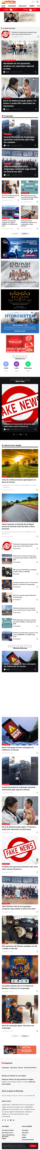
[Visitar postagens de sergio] (4, 69)
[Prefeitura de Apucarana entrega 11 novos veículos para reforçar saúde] (7, 610)
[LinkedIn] (13, 1120)
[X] (5, 1120)
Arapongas (7, 60)
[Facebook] (6, 366)
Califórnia (6, 744)
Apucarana (7, 97)
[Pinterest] (11, 1120)
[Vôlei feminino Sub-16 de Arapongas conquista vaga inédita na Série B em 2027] (5, 34)
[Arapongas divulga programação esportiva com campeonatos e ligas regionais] (29, 212)
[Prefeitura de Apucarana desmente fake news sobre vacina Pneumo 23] (20, 87)
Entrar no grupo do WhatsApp (12, 1091)
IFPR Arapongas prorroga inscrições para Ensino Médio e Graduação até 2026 (29, 197)
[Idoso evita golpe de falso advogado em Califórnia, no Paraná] (20, 731)
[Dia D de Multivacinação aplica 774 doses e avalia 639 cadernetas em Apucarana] (20, 810)
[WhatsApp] (28, 366)
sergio (7, 69)
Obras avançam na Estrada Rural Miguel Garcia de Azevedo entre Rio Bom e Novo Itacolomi (18, 526)
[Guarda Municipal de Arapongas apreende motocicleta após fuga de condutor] (20, 771)
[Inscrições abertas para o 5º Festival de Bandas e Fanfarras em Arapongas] (7, 585)
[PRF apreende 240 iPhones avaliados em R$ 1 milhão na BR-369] (7, 572)
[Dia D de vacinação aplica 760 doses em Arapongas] (19, 50)
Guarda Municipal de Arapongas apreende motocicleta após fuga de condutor (19, 139)
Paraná (20, 1067)
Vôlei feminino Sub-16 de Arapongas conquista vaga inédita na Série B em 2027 (20, 169)
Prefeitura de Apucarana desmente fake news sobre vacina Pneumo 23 (19, 103)
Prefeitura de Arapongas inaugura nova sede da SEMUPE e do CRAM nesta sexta (25, 634)
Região (5, 476)
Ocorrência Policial (30, 1067)
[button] (33, 1146)
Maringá (17, 574)
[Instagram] (16, 366)
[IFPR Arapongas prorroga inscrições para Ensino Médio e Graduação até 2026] (29, 187)
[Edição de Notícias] (9, 2)
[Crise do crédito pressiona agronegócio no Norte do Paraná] (20, 463)
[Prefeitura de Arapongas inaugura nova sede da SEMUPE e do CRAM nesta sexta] (10, 212)
